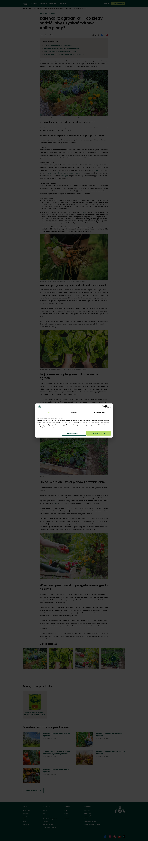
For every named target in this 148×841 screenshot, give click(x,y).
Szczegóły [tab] (74, 412)
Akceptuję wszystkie (98, 433)
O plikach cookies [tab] (99, 412)
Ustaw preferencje (72, 433)
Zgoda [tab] (48, 412)
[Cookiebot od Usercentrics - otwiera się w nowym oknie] (103, 406)
